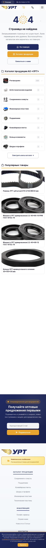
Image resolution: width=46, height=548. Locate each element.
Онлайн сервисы (23, 515)
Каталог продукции (24, 54)
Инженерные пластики (23, 496)
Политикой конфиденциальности (12, 539)
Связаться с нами (23, 61)
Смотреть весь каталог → (23, 155)
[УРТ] (9, 7)
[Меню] (42, 7)
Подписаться (24, 432)
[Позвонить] (32, 7)
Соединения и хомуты (23, 478)
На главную (24, 47)
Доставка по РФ (24, 2)
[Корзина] (23, 7)
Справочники (23, 519)
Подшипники (23, 483)
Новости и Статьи (23, 524)
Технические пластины (23, 501)
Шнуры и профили (23, 492)
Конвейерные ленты (23, 487)
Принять (23, 545)
